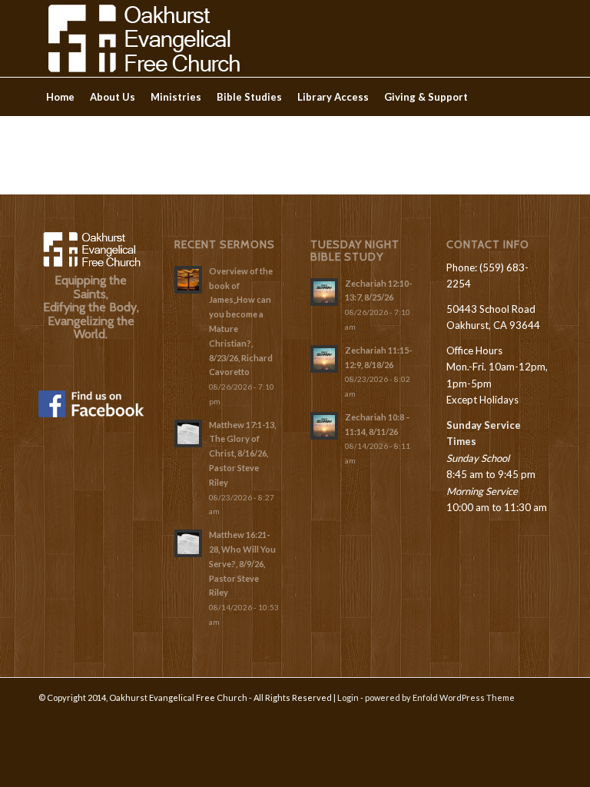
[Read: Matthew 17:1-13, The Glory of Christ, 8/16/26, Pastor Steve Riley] (188, 433)
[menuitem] (60, 97)
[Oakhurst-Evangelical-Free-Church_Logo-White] (142, 38)
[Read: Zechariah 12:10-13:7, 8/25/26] (324, 292)
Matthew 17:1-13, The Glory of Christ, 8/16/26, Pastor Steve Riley (242, 453)
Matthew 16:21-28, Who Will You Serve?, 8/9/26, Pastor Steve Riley (242, 563)
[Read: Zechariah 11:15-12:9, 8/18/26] (324, 359)
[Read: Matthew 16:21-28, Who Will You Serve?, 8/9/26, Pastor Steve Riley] (188, 543)
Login (348, 697)
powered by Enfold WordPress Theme (440, 697)
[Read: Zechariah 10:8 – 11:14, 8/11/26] (324, 426)
